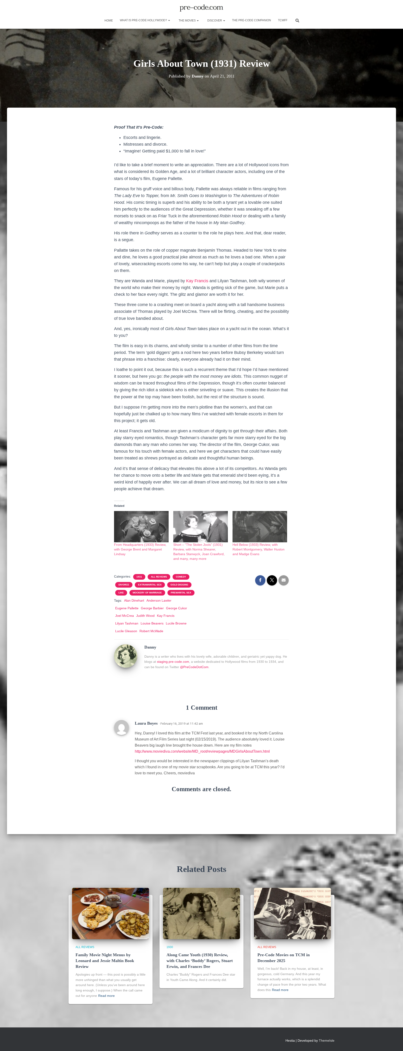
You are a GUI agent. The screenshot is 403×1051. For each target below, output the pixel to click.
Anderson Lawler (158, 600)
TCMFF (282, 20)
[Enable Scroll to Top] (394, 1041)
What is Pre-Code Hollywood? (144, 20)
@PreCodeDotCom (194, 667)
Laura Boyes (146, 723)
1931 (139, 576)
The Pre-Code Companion (251, 20)
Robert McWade (151, 631)
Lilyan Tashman (126, 623)
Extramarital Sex (150, 584)
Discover (215, 20)
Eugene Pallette (127, 608)
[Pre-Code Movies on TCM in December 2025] (292, 913)
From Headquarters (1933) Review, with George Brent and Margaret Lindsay (140, 549)
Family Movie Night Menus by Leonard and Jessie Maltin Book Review (105, 960)
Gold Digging (179, 584)
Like (121, 592)
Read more (106, 996)
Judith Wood (145, 615)
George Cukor (176, 608)
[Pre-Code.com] (201, 8)
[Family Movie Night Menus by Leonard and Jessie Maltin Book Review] (110, 913)
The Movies (187, 20)
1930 (170, 947)
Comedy (181, 576)
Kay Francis (197, 281)
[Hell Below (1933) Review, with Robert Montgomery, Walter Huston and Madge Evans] (260, 526)
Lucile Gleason (126, 631)
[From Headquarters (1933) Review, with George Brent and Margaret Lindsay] (141, 526)
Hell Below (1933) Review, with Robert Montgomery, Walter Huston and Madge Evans (259, 549)
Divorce (123, 584)
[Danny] (125, 656)
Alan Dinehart (134, 600)
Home (108, 20)
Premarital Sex (181, 592)
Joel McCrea (124, 615)
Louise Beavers (152, 623)
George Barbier (152, 608)
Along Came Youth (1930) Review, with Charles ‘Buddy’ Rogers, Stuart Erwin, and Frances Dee (200, 960)
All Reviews (159, 576)
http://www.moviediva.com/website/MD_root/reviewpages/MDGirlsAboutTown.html (202, 751)
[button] (169, 20)
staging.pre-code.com (173, 661)
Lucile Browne (176, 623)
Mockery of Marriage (147, 592)
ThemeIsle (326, 1040)
